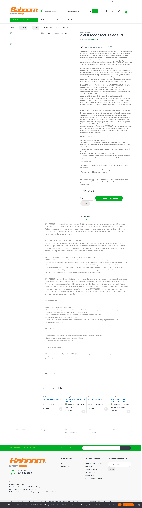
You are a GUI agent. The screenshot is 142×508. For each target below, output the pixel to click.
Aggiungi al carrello (110, 198)
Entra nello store (47, 20)
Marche (70, 20)
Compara (109, 46)
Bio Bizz (45, 397)
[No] (139, 505)
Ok (119, 505)
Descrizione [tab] (86, 216)
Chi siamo (60, 20)
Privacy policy (128, 505)
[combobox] (53, 11)
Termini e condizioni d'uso (93, 463)
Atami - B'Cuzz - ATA (117, 397)
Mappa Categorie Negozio (94, 478)
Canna (36, 27)
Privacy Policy (89, 475)
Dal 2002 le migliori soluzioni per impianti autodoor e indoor (29, 2)
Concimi (23, 27)
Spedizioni (88, 466)
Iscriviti (125, 448)
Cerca (112, 469)
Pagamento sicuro (91, 469)
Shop (115, 2)
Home (12, 27)
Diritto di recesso (90, 472)
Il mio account (127, 2)
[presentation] (131, 431)
